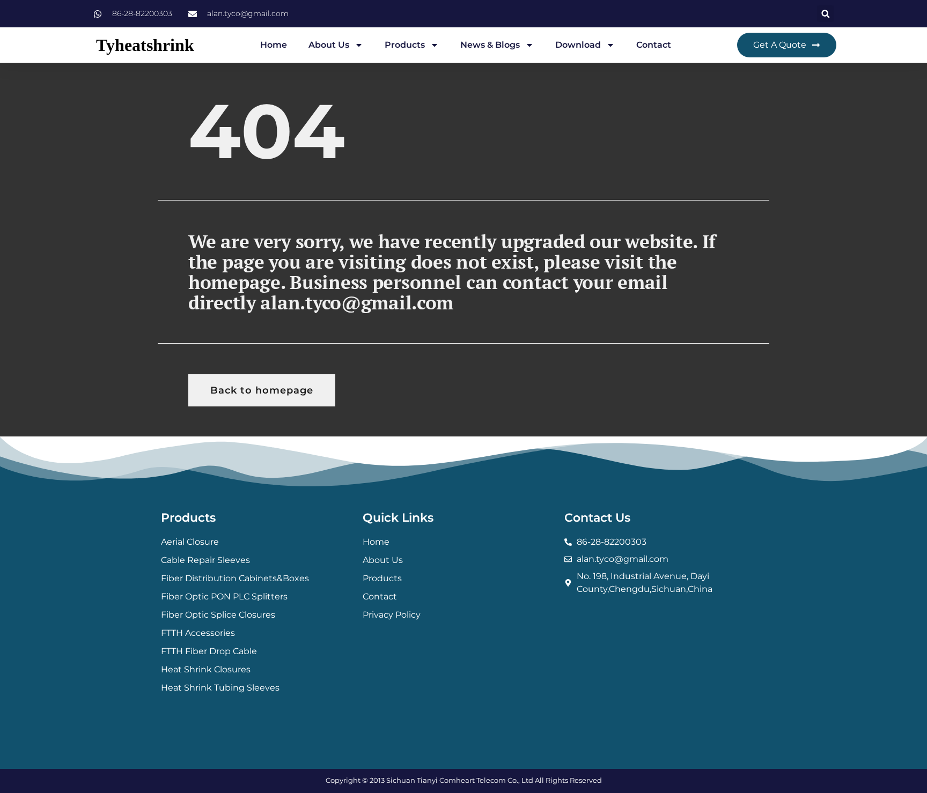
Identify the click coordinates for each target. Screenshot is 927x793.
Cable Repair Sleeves (205, 560)
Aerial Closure (190, 542)
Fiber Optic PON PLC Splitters (224, 596)
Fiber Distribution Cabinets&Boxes (235, 578)
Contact (653, 45)
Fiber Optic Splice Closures (218, 615)
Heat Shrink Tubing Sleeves (220, 688)
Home (273, 45)
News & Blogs (490, 45)
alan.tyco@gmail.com (356, 302)
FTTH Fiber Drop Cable (209, 651)
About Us (328, 45)
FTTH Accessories (198, 633)
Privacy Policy (392, 615)
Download (578, 45)
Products (405, 45)
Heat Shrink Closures (206, 669)
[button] (825, 13)
